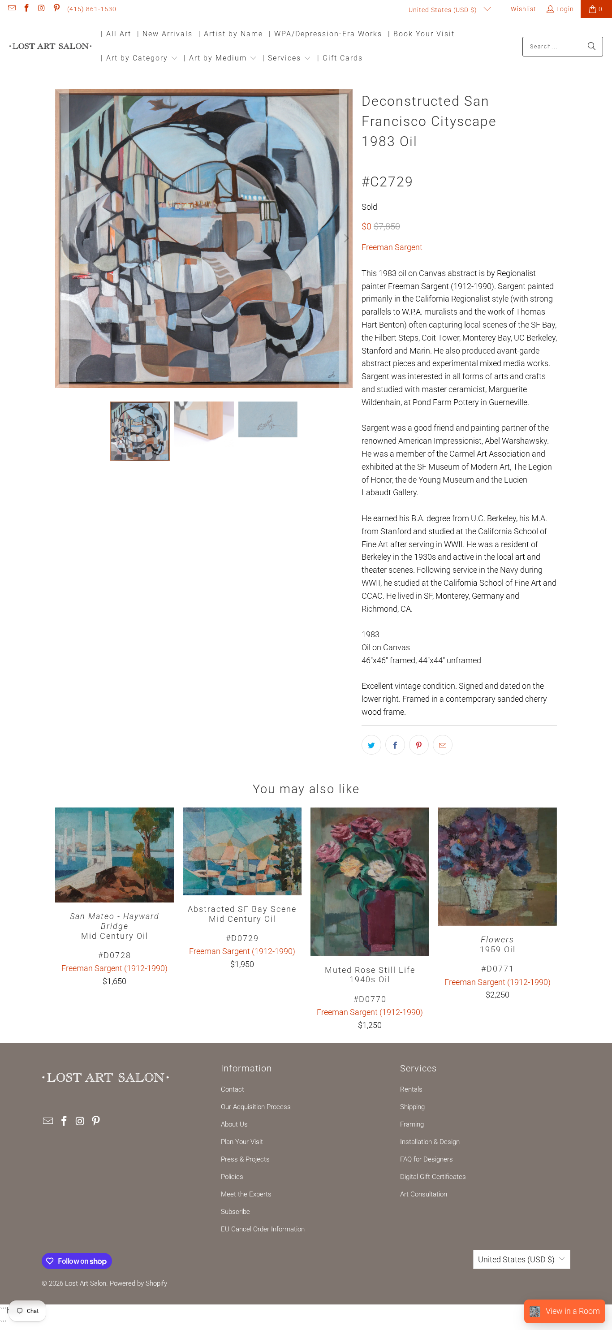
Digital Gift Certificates (433, 1177)
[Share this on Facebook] (395, 745)
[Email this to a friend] (443, 745)
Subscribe (235, 1212)
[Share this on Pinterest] (419, 745)
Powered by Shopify (138, 1283)
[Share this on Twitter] (371, 745)
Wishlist (522, 9)
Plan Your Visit (242, 1142)
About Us (234, 1124)
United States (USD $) (444, 9)
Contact (232, 1089)
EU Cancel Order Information (263, 1229)
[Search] (592, 46)
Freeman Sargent (392, 247)
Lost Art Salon (85, 1283)
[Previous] (62, 238)
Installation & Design (430, 1142)
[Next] (346, 238)
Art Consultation (423, 1194)
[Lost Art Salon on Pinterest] (56, 9)
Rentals (411, 1089)
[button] (139, 59)
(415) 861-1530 (91, 9)
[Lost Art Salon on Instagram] (41, 9)
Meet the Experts (246, 1194)
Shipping (412, 1107)
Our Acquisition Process (256, 1107)
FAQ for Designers (426, 1159)
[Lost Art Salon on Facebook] (26, 9)
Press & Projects (245, 1159)
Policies (232, 1177)
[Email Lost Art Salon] (11, 9)
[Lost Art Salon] (50, 47)
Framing (412, 1124)
